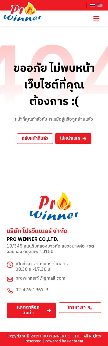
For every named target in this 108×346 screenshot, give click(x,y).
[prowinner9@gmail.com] (10, 279)
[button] (96, 18)
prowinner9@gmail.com (40, 278)
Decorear (75, 341)
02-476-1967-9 (32, 290)
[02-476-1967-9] (10, 290)
